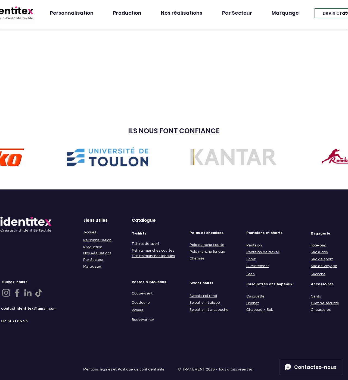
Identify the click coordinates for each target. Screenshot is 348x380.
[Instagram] (6, 292)
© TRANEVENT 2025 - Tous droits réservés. (215, 369)
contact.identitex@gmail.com (29, 308)
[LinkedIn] (28, 292)
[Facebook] (17, 292)
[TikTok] (38, 292)
